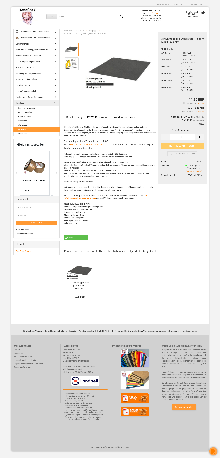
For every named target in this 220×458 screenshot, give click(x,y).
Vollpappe (22, 129)
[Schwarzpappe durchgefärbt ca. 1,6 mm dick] (118, 71)
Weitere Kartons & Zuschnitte (28, 56)
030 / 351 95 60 (73, 355)
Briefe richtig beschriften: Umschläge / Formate (84, 410)
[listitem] (35, 173)
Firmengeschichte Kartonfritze (77, 394)
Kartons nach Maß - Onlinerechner (35, 38)
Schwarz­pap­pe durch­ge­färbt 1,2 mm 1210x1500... (80, 285)
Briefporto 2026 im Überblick (76, 405)
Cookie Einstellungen (22, 367)
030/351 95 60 (154, 13)
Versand (201, 112)
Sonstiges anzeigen (26, 108)
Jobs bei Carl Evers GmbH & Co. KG (79, 396)
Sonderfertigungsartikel (26, 91)
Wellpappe (22, 125)
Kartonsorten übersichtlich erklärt (78, 403)
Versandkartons (22, 44)
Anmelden (36, 223)
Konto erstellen (22, 229)
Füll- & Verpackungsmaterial (28, 61)
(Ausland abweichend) (194, 171)
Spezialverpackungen (25, 85)
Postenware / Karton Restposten (29, 97)
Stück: (201, 124)
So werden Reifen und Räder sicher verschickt (83, 412)
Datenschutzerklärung (22, 357)
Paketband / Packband (25, 67)
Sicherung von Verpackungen (28, 73)
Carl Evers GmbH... (23, 251)
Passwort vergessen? (25, 234)
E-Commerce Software (100, 447)
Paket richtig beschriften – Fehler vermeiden (83, 417)
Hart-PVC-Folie (24, 116)
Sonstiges (20, 103)
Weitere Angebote (25, 112)
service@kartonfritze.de (79, 361)
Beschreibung (74, 117)
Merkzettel (197, 4)
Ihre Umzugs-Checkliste (74, 398)
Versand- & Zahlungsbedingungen (27, 360)
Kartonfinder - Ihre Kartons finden (34, 31)
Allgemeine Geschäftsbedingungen (28, 364)
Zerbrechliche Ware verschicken (78, 407)
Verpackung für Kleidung (26, 79)
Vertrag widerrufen (184, 407)
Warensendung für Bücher (75, 400)
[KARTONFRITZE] (27, 16)
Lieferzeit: (165, 165)
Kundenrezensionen (125, 117)
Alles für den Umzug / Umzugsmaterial (32, 50)
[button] (76, 237)
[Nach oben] (8, 453)
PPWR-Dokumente (98, 117)
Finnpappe (22, 121)
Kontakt (16, 350)
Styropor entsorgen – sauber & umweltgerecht (83, 414)
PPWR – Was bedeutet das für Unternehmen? (83, 419)
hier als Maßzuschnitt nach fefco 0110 (90, 144)
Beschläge (22, 134)
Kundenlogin (181, 4)
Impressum (18, 353)
